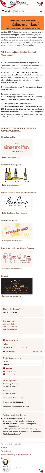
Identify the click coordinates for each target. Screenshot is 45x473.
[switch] (5, 469)
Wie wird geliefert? (10, 329)
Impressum (25, 468)
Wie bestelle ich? (9, 324)
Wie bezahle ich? (10, 327)
